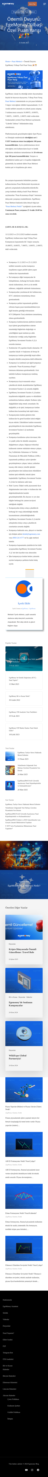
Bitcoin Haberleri (9, 1376)
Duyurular (17, 12)
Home (7, 61)
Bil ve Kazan (13, 997)
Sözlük (20, 1113)
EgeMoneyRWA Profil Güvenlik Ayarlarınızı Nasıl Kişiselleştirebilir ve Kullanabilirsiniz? (22, 815)
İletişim (10, 1419)
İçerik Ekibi (24, 603)
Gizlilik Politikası (13, 1412)
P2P (4, 1346)
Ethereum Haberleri (10, 1382)
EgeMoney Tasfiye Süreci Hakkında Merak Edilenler (22, 804)
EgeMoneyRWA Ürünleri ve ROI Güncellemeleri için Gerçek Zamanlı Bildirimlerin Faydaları (22, 821)
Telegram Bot (8, 1353)
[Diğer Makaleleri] (38, 573)
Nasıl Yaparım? (8, 1333)
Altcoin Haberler (9, 1395)
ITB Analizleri (8, 1359)
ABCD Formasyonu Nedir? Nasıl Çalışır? (20, 1161)
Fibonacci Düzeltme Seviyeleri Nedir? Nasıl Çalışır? (24, 1265)
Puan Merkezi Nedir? (14, 206)
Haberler (29, 997)
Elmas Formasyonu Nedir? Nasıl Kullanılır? (21, 1213)
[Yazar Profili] (29, 573)
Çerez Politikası (13, 1399)
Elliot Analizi (7, 1340)
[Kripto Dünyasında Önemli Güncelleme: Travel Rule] (24, 939)
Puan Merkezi (30, 12)
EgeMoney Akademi (11, 1113)
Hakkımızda (7, 1300)
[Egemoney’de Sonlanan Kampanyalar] (24, 993)
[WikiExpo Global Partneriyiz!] (24, 1046)
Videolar (6, 1319)
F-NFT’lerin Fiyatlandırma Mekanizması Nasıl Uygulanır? (20, 827)
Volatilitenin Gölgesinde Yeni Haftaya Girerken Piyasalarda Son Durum (20, 809)
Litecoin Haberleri (9, 1389)
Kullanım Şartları (13, 1406)
